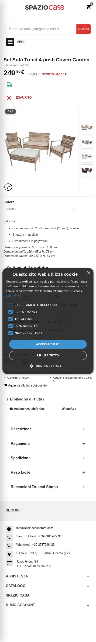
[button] (47, 365)
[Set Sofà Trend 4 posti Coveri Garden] (40, 149)
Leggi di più (13, 295)
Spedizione (21, 458)
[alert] (47, 321)
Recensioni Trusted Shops (34, 487)
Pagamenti (20, 443)
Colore (9, 202)
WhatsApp (69, 409)
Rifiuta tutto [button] (48, 355)
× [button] (88, 273)
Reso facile (20, 472)
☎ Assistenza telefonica (27, 409)
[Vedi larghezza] (8, 187)
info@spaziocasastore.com (34, 528)
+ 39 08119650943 (50, 536)
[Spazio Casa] (44, 7)
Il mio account (20, 605)
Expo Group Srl (27, 561)
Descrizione (21, 429)
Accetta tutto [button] (48, 344)
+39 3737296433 (43, 544)
